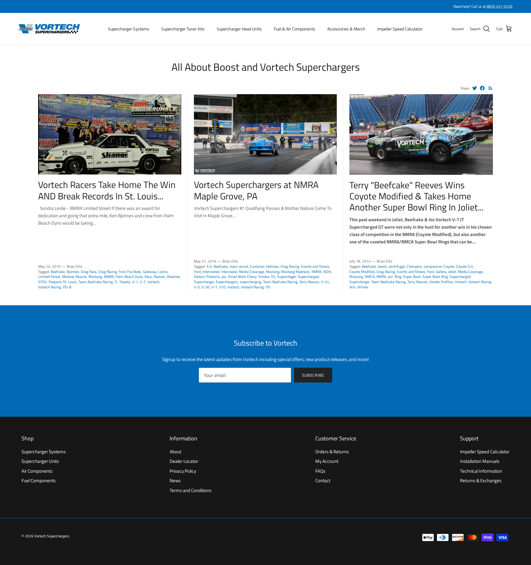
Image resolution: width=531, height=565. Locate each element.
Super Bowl (412, 276)
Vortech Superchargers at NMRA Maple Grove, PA (256, 190)
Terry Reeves (309, 282)
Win (352, 287)
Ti (116, 282)
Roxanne (173, 276)
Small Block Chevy (242, 276)
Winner (362, 287)
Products (213, 276)
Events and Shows (315, 266)
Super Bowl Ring (435, 276)
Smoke (263, 276)
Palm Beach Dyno (129, 276)
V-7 (143, 282)
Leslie (162, 271)
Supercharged (308, 276)
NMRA (109, 276)
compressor (433, 266)
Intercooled (211, 271)
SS (273, 276)
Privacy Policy (183, 471)
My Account (326, 461)
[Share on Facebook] (482, 88)
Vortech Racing (49, 287)
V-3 (197, 287)
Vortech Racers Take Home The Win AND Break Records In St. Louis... (106, 190)
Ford (122, 271)
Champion (414, 266)
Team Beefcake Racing (95, 282)
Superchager (286, 276)
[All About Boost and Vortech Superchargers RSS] (490, 88)
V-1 (135, 282)
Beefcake (58, 271)
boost (382, 266)
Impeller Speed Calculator (400, 29)
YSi (268, 287)
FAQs (320, 471)
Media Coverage (251, 271)
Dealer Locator (184, 461)
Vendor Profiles (441, 282)
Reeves (159, 276)
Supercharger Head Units (239, 29)
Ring (398, 276)
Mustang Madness (295, 271)
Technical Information (481, 471)
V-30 (206, 287)
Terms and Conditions (190, 490)
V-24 (325, 282)
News (175, 480)
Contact (322, 480)
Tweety (124, 282)
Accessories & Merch (346, 29)
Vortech (153, 282)
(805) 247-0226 (500, 6)
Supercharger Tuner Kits (183, 29)
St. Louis (70, 282)
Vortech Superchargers (51, 536)
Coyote (448, 266)
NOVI (327, 271)
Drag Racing (107, 271)
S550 (42, 282)
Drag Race (88, 271)
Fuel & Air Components (294, 29)
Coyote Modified (362, 271)
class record (239, 266)
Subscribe (313, 375)
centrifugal (396, 266)
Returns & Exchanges (481, 480)
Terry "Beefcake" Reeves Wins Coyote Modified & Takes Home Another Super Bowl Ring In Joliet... (416, 196)
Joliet (452, 271)
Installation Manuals (479, 461)
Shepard (55, 282)
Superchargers (227, 282)
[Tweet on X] (474, 88)
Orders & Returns (332, 451)
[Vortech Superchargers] (49, 29)
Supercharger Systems (128, 29)
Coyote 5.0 (464, 266)
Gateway (149, 271)
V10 (222, 287)
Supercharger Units (40, 461)
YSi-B (67, 287)
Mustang (95, 276)
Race (148, 276)
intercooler (229, 271)
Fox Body (134, 271)
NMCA (370, 276)
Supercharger (204, 282)
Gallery (441, 271)
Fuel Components (39, 480)
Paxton (199, 276)
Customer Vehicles (264, 266)
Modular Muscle (74, 276)
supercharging (250, 282)
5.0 (209, 266)
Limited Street (49, 276)
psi (224, 276)
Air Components (37, 471)
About (175, 451)
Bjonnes (73, 271)
